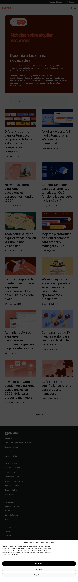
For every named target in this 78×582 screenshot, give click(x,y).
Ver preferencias (39, 575)
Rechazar (39, 569)
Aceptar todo (39, 564)
